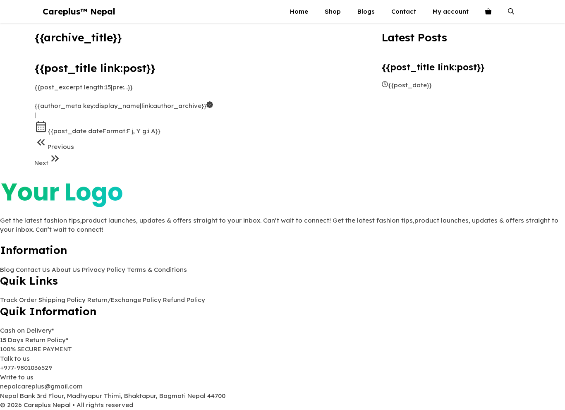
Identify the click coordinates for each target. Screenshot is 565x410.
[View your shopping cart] (488, 11)
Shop (333, 11)
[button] (511, 11)
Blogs (366, 11)
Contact (403, 11)
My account (451, 11)
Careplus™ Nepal (79, 11)
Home (299, 11)
